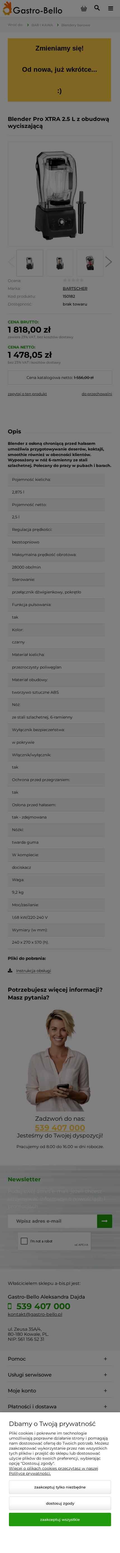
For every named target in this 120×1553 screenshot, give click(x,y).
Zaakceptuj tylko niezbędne (60, 1487)
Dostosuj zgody (60, 1503)
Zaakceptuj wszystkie (60, 1519)
